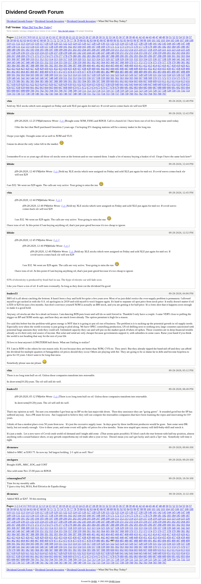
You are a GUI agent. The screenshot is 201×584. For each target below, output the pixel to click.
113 (23, 43)
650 (164, 84)
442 (103, 68)
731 (178, 90)
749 (79, 93)
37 (123, 37)
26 (87, 37)
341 (178, 59)
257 (150, 52)
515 (79, 74)
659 (23, 87)
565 (131, 78)
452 (150, 68)
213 (126, 49)
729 (169, 90)
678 (112, 87)
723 (141, 90)
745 (60, 93)
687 (155, 87)
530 (150, 74)
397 (75, 65)
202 (75, 49)
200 (65, 49)
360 (84, 62)
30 (100, 37)
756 (112, 93)
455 (164, 68)
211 (117, 49)
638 (108, 84)
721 (131, 90)
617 (9, 84)
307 (18, 59)
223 (174, 49)
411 (141, 65)
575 (178, 78)
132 (112, 43)
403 (103, 65)
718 (117, 90)
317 (65, 59)
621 (28, 84)
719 (122, 90)
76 (68, 40)
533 (164, 74)
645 (141, 84)
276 (56, 56)
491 (150, 71)
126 (84, 43)
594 (84, 81)
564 (126, 78)
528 (141, 74)
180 (155, 46)
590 (65, 81)
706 (60, 90)
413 (150, 65)
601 (117, 81)
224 (178, 49)
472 (60, 71)
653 (178, 84)
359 (79, 62)
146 (178, 43)
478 (89, 71)
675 (98, 87)
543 (28, 78)
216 (141, 49)
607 (145, 81)
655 (188, 84)
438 (84, 68)
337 (159, 59)
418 (174, 65)
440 (93, 68)
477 (84, 71)
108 (187, 40)
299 (164, 56)
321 (84, 59)
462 (13, 71)
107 (182, 40)
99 (144, 40)
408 (126, 65)
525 (126, 74)
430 (46, 68)
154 (32, 46)
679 (117, 87)
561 (112, 78)
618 (13, 84)
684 (141, 87)
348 (28, 62)
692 (178, 87)
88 (108, 40)
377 (164, 62)
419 (178, 65)
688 (159, 87)
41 (137, 37)
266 (9, 56)
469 (46, 71)
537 (183, 74)
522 (112, 74)
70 (48, 40)
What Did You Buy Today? (37, 27)
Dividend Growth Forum (35, 12)
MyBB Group (114, 581)
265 (188, 52)
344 (9, 62)
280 (75, 56)
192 (28, 49)
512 (65, 74)
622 (32, 84)
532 (159, 74)
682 (131, 87)
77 (71, 40)
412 (145, 65)
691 (174, 87)
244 (89, 52)
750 (84, 93)
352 (46, 62)
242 (79, 52)
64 (28, 40)
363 (98, 62)
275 (51, 56)
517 (89, 74)
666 (56, 87)
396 (70, 65)
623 (37, 84)
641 (122, 84)
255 (141, 52)
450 (141, 68)
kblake (10, 113)
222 (169, 49)
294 (141, 56)
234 (42, 52)
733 (188, 90)
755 (108, 93)
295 (145, 56)
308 (23, 59)
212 (122, 49)
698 (23, 90)
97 (138, 40)
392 (51, 65)
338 (164, 59)
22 (73, 37)
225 (183, 49)
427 (32, 68)
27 (90, 37)
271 (32, 56)
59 (11, 40)
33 (110, 37)
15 (50, 37)
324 (98, 59)
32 (107, 37)
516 (84, 74)
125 (79, 43)
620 (23, 84)
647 (150, 84)
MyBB (94, 581)
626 (51, 84)
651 (169, 84)
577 (188, 78)
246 (98, 52)
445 (117, 68)
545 (37, 78)
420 (183, 65)
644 (136, 84)
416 (164, 65)
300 (169, 56)
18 (60, 37)
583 (32, 81)
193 (32, 49)
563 (122, 78)
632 (79, 84)
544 (32, 78)
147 (183, 43)
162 (70, 46)
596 (93, 81)
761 (136, 93)
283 (89, 56)
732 (183, 90)
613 (174, 81)
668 (65, 87)
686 (150, 87)
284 (93, 56)
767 (164, 93)
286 (103, 56)
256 (145, 52)
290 (122, 56)
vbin (9, 100)
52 (173, 37)
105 (172, 40)
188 (9, 49)
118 (46, 43)
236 (51, 52)
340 (174, 59)
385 (18, 65)
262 (174, 52)
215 (136, 49)
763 (145, 93)
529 (145, 74)
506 (37, 74)
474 (70, 71)
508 (46, 74)
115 (32, 43)
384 (13, 65)
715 (103, 90)
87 (104, 40)
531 (155, 74)
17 (57, 37)
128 (93, 43)
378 (169, 62)
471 (56, 71)
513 (70, 74)
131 (108, 43)
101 (154, 40)
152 (23, 46)
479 (93, 71)
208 (103, 49)
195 (42, 49)
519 (98, 74)
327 (112, 59)
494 (164, 71)
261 (169, 52)
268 (18, 56)
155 (37, 46)
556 (89, 78)
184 (174, 46)
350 (37, 62)
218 (150, 49)
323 (93, 59)
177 (141, 46)
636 (98, 84)
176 (136, 46)
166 (89, 46)
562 (117, 78)
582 (28, 81)
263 (178, 52)
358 (75, 62)
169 (103, 46)
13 (43, 37)
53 (177, 37)
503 (23, 74)
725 (150, 90)
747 (70, 93)
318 (70, 59)
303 (183, 56)
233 (37, 52)
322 (89, 59)
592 (75, 81)
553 (75, 78)
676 (103, 87)
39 (130, 37)
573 (169, 78)
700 (32, 90)
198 (56, 49)
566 (136, 78)
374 (150, 62)
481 (103, 71)
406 (117, 65)
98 (141, 40)
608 (150, 81)
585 (42, 81)
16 (53, 37)
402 (98, 65)
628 (60, 84)
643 (131, 84)
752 (93, 93)
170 (108, 46)
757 (117, 93)
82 (88, 40)
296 (150, 56)
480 (98, 71)
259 (159, 52)
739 (32, 93)
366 (112, 62)
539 (9, 78)
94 (128, 40)
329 (122, 59)
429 (42, 68)
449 (136, 68)
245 (93, 52)
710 (79, 90)
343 (188, 59)
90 (114, 40)
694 (188, 87)
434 (65, 68)
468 (42, 71)
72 (54, 40)
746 (65, 93)
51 (170, 37)
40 (133, 37)
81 (84, 40)
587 (51, 81)
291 (126, 56)
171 (112, 46)
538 (188, 74)
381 (183, 62)
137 (136, 43)
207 (98, 49)
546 (42, 78)
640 (117, 84)
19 (63, 37)
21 (70, 37)
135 (126, 43)
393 (56, 65)
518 (93, 74)
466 (32, 71)
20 (67, 37)
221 (164, 49)
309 (28, 59)
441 (98, 68)
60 (14, 40)
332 (136, 59)
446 (122, 68)
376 (159, 62)
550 (60, 78)
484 (117, 71)
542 (23, 78)
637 (103, 84)
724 (145, 90)
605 (136, 81)
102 (158, 40)
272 (37, 56)
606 (141, 81)
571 (159, 78)
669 (70, 87)
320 (79, 59)
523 (117, 74)
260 (164, 52)
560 (108, 78)
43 (143, 37)
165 (84, 46)
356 (65, 62)
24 (80, 37)
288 (112, 56)
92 (121, 40)
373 (145, 62)
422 (9, 68)
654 (183, 84)
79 (78, 40)
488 (136, 71)
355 (60, 62)
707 (65, 90)
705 (56, 90)
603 (126, 81)
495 (169, 71)
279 (70, 56)
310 (32, 59)
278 (65, 56)
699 (28, 90)
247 (103, 52)
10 (33, 37)
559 (103, 78)
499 (188, 71)
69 (44, 40)
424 (18, 68)
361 (89, 62)
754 (103, 93)
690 (169, 87)
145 (174, 43)
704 (51, 90)
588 (56, 81)
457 (174, 68)
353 (51, 62)
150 (13, 46)
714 (98, 90)
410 (136, 65)
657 (13, 87)
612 (169, 81)
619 (18, 84)
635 (93, 84)
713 (93, 90)
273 (42, 56)
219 (155, 49)
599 (108, 81)
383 (9, 65)
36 (120, 37)
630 (70, 84)
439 (89, 68)
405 (112, 65)
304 (188, 56)
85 (98, 40)
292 (131, 56)
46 (153, 37)
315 (56, 59)
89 (111, 40)
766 (159, 93)
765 (155, 93)
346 (18, 62)
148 (188, 43)
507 (42, 74)
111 (13, 43)
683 (136, 87)
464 (23, 71)
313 (46, 59)
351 (42, 62)
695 (9, 90)
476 (79, 71)
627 (56, 84)
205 (89, 49)
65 (31, 40)
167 (93, 46)
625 (46, 84)
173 (122, 46)
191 (23, 49)
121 (60, 43)
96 (134, 40)
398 (79, 65)
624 (42, 84)
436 (75, 68)
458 (178, 68)
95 (131, 40)
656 (9, 87)
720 (126, 90)
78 (74, 40)
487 (131, 71)
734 (9, 93)
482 (108, 71)
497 (178, 71)
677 (108, 87)
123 (70, 43)
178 (145, 46)
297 (155, 56)
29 (97, 37)
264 (183, 52)
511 (60, 74)
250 (117, 52)
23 (77, 37)
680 (122, 87)
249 (112, 52)
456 (169, 68)
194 (37, 49)
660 (28, 87)
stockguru (12, 459)
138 (141, 43)
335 (150, 59)
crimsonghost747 (16, 478)
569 (150, 78)
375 (155, 62)
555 (84, 78)
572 (164, 78)
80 (81, 40)
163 (75, 46)
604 (131, 81)
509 (51, 74)
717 (112, 90)
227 (9, 52)
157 (46, 46)
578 (9, 81)
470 (51, 71)
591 (70, 81)
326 (108, 59)
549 (56, 78)
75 (64, 40)
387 (28, 65)
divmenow (12, 447)
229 (18, 52)
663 (42, 87)
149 (9, 46)
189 (13, 49)
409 (131, 65)
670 (75, 87)
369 (126, 62)
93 (124, 40)
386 (23, 65)
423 (13, 68)
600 (112, 81)
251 (122, 52)
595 (89, 81)
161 (65, 46)
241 (75, 52)
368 (122, 62)
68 (41, 40)
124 (75, 43)
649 (159, 84)
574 (174, 78)
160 (60, 46)
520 (103, 74)
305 (9, 59)
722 (136, 90)
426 (28, 68)
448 (131, 68)
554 (79, 78)
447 (126, 68)
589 (60, 81)
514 (75, 74)
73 (58, 40)
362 (93, 62)
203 (79, 49)
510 (56, 74)
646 (145, 84)
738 (28, 93)
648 (155, 84)
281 (79, 56)
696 (13, 90)
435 (70, 68)
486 (126, 71)
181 (159, 46)
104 (168, 40)
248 (108, 52)
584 (37, 81)
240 (70, 52)
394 (60, 65)
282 (84, 56)
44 (147, 37)
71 (51, 40)
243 (84, 52)
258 (155, 52)
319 (75, 59)
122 (65, 43)
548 (51, 78)
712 (89, 90)
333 (141, 59)
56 (187, 37)
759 (126, 93)
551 (65, 78)
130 (103, 43)
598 (103, 81)
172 (117, 46)
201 (70, 49)
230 (23, 52)
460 (188, 68)
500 (9, 74)
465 (28, 71)
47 (157, 37)
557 (93, 78)
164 (79, 46)
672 (84, 87)
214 (131, 49)
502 (18, 74)
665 (51, 87)
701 (37, 90)
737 (23, 93)
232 (32, 52)
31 (103, 37)
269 (23, 56)
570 (155, 78)
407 (122, 65)
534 (169, 74)
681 (126, 87)
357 (70, 62)
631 (75, 84)
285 (98, 56)
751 (89, 93)
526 (131, 74)
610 (159, 81)
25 (83, 37)
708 (70, 90)
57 (190, 37)
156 (42, 46)
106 (177, 40)
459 (183, 68)
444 (112, 68)
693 (183, 87)
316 (60, 59)
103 (163, 40)
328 (117, 59)
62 (21, 40)
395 (65, 65)
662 (37, 87)
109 (191, 40)
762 (141, 93)
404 (108, 65)
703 (46, 90)
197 (51, 49)
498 (183, 71)
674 (93, 87)
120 (56, 43)
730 (174, 90)
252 (126, 52)
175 (131, 46)
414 (155, 65)
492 (155, 71)
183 (169, 46)
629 (65, 84)
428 (37, 68)
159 (56, 46)
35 (117, 37)
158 (51, 46)
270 (28, 56)
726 (155, 90)
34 (113, 37)
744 (56, 93)
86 (101, 40)
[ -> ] (62, 120)
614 (178, 81)
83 (91, 40)
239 (65, 52)
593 (79, 81)
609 (155, 81)
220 (159, 49)
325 (103, 59)
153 (28, 46)
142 (159, 43)
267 (13, 56)
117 (42, 43)
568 (145, 78)
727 (159, 90)
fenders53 (12, 293)
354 (56, 62)
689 (164, 87)
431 (51, 68)
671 (79, 87)
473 (65, 71)
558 (98, 78)
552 (70, 78)
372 (141, 62)
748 (75, 93)
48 (160, 37)
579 (13, 81)
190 (18, 49)
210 (112, 49)
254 (136, 52)
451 (145, 68)
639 (112, 84)
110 (9, 43)
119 (51, 43)
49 (163, 37)
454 (159, 68)
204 (84, 49)
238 (60, 52)
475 (75, 71)
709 (75, 90)
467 (37, 71)
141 (155, 43)
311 (37, 59)
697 (18, 90)
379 (174, 62)
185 (178, 46)
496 (174, 71)
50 (167, 37)
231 (28, 52)
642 (126, 84)
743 (51, 93)
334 (145, 59)
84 (94, 40)
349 (32, 62)
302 (178, 56)
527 (136, 74)
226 (188, 49)
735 (13, 93)
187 (188, 46)
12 (40, 37)
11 (37, 37)
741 (42, 93)
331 (131, 59)
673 (89, 87)
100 (149, 40)
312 (42, 59)
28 (93, 37)
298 (159, 56)
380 (178, 62)
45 (150, 37)
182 (164, 46)
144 (169, 43)
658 (18, 87)
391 (46, 65)
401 (93, 65)
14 (47, 37)
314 (51, 59)
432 (56, 68)
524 (122, 74)
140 (150, 43)
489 (141, 71)
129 (98, 43)
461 (9, 71)
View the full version (66, 31)
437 (79, 68)
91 (118, 40)
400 (89, 65)
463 (18, 71)
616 (188, 81)
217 (145, 49)
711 (84, 90)
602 (122, 81)
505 (32, 74)
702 (42, 90)
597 (98, 81)
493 (159, 71)
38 (127, 37)
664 (46, 87)
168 (98, 46)
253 (131, 52)
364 (103, 62)
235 (46, 52)
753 (98, 93)
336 (155, 59)
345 (13, 62)
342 (183, 59)
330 (126, 59)
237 (56, 52)
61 (18, 40)
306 (13, 59)
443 (108, 68)
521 (108, 74)
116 (37, 43)
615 (183, 81)
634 (89, 84)
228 (13, 52)
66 (34, 40)
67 (38, 40)
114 (28, 43)
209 (108, 49)
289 (117, 56)
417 (169, 65)
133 (117, 43)
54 (180, 37)
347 (23, 62)
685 (145, 87)
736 (18, 93)
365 (108, 62)
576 (183, 78)
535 (174, 74)
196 (46, 49)
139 (145, 43)
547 (46, 78)
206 (93, 49)
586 (46, 81)
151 (18, 46)
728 (164, 90)
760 (131, 93)
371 (136, 62)
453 (155, 68)
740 (37, 93)
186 (183, 46)
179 (150, 46)
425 (23, 68)
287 (108, 56)
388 (32, 65)
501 (13, 74)
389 (37, 65)
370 (131, 62)
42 (140, 37)
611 (164, 81)
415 (159, 65)
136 (131, 43)
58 (8, 40)
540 (13, 78)
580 (18, 81)
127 (89, 43)
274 (46, 56)
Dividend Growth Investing (49, 21)
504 (28, 74)
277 (60, 56)
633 (84, 84)
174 (126, 46)
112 (18, 43)
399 (84, 65)
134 (122, 43)
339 (169, 59)
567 (141, 78)
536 (178, 74)
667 (60, 87)
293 (136, 56)
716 (108, 90)
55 (183, 37)
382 (188, 62)
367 (117, 62)
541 (18, 78)
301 (174, 56)
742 (46, 93)
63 (24, 40)
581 (23, 81)
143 (164, 43)
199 (60, 49)
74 (61, 40)
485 (122, 71)
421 (188, 65)
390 (42, 65)
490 (145, 71)
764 (150, 93)
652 (174, 84)
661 (32, 87)
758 (122, 93)
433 (60, 68)
